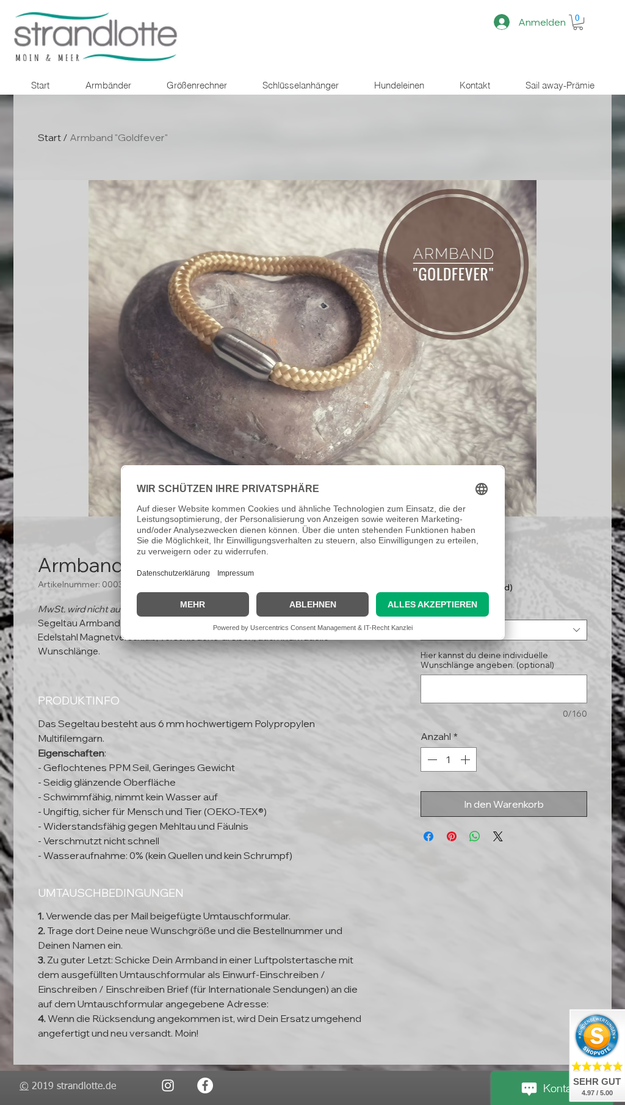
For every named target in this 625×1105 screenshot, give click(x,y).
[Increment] (466, 759)
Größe (436, 610)
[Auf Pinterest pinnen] (451, 836)
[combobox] (504, 630)
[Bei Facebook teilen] (428, 836)
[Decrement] (430, 759)
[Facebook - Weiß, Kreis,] (205, 1085)
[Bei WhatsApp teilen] (475, 836)
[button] (578, 22)
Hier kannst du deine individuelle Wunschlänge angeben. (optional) (487, 660)
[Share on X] (498, 836)
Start (49, 137)
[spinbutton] (448, 759)
